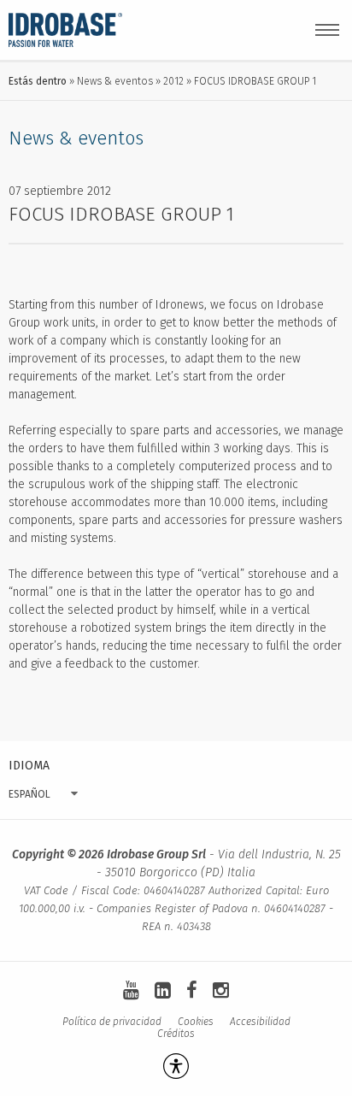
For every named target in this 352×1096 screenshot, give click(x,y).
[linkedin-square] (163, 990)
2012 (173, 81)
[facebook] (191, 990)
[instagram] (221, 990)
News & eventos (115, 81)
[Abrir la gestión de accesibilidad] (176, 1066)
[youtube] (131, 990)
